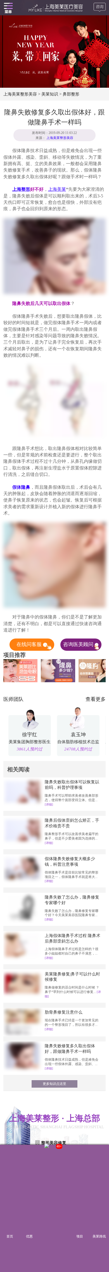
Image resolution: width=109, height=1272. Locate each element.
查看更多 (96, 699)
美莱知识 (49, 94)
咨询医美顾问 (79, 644)
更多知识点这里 (54, 1084)
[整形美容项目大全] (8, 7)
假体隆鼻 (21, 487)
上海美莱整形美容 (20, 94)
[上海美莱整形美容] (54, 7)
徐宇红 (29, 734)
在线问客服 (29, 644)
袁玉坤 (78, 734)
